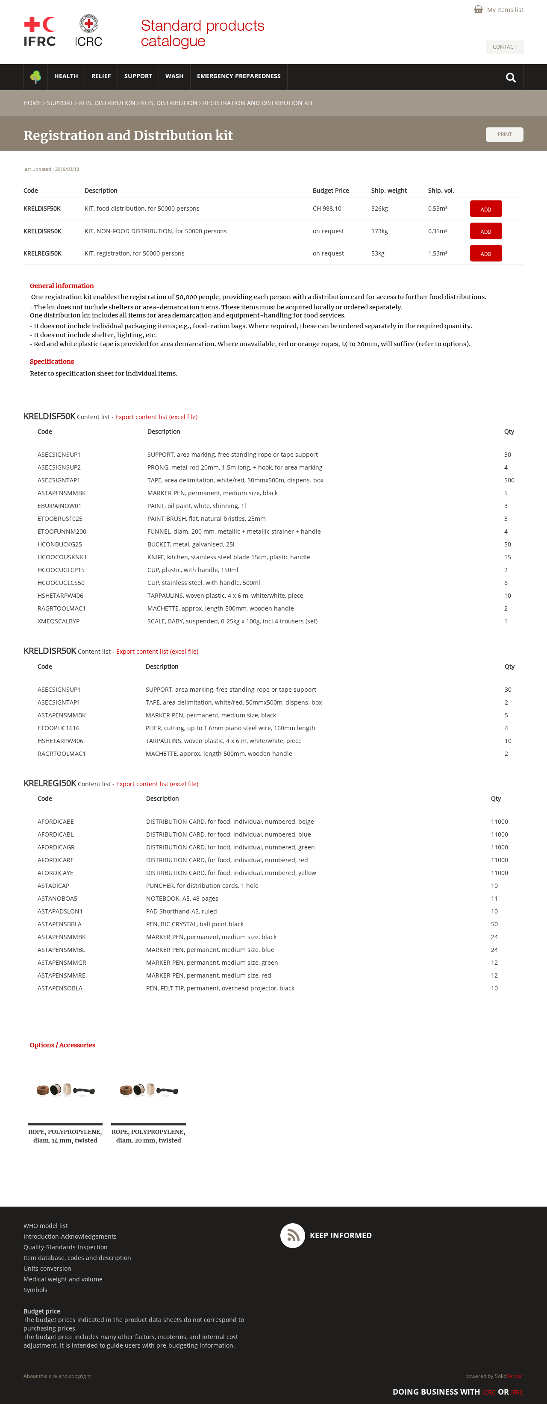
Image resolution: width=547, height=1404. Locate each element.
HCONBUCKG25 (60, 544)
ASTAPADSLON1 (60, 911)
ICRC (489, 1392)
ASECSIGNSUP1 (59, 455)
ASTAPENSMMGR (62, 963)
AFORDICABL (56, 834)
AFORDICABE (56, 822)
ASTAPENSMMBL (61, 950)
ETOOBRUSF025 (60, 519)
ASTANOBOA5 (57, 899)
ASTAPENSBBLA (60, 924)
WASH (174, 76)
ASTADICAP (53, 886)
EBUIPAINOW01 (60, 506)
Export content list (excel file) (156, 417)
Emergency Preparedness (239, 76)
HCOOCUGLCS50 (61, 583)
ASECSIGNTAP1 (59, 480)
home (32, 103)
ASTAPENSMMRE (61, 975)
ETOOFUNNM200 (62, 532)
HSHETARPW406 (60, 596)
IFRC (517, 1392)
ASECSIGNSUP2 (59, 467)
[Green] (36, 77)
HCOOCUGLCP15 (61, 570)
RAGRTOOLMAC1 (62, 608)
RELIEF (101, 76)
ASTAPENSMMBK (62, 493)
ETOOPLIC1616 (58, 728)
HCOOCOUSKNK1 (62, 557)
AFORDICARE (56, 860)
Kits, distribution (107, 103)
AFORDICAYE (56, 873)
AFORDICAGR (56, 847)
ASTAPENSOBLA (60, 988)
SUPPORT (138, 76)
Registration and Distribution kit (258, 103)
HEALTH (66, 76)
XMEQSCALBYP (58, 621)
